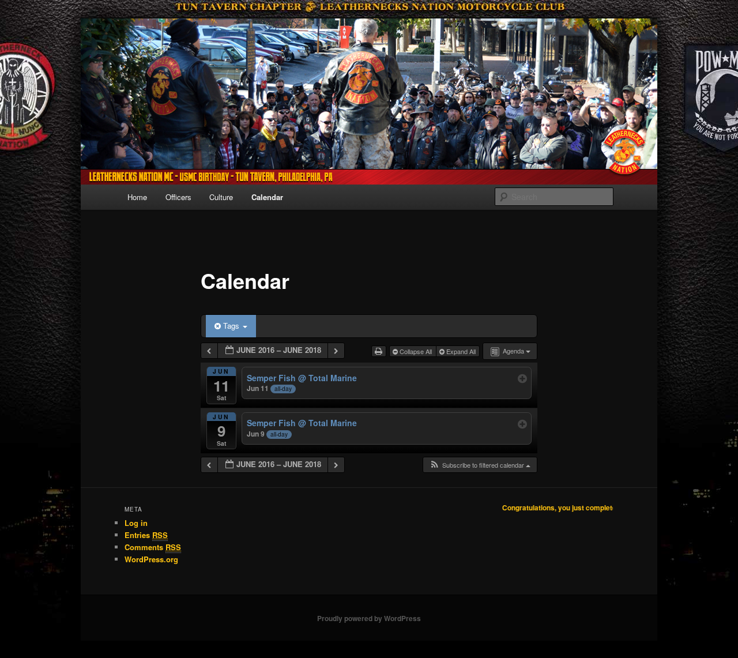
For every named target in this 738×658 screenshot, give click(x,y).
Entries (146, 534)
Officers (178, 196)
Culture (221, 196)
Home (137, 196)
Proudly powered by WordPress (369, 618)
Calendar (267, 196)
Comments (153, 547)
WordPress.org (151, 559)
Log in (136, 522)
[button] (479, 465)
